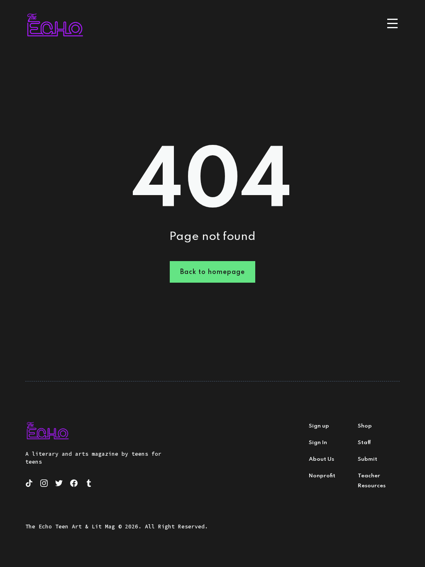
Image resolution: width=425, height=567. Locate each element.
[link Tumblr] (90, 484)
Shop (365, 426)
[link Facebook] (75, 484)
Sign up (319, 426)
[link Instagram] (45, 484)
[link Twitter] (60, 484)
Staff (364, 442)
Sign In (318, 442)
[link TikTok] (30, 484)
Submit (367, 459)
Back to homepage (212, 272)
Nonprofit (322, 476)
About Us (321, 459)
